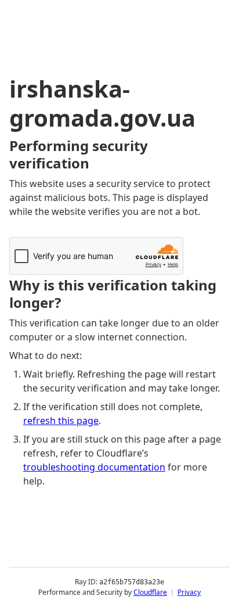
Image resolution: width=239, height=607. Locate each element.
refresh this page (61, 420)
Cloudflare (150, 592)
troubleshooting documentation (94, 467)
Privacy (189, 592)
